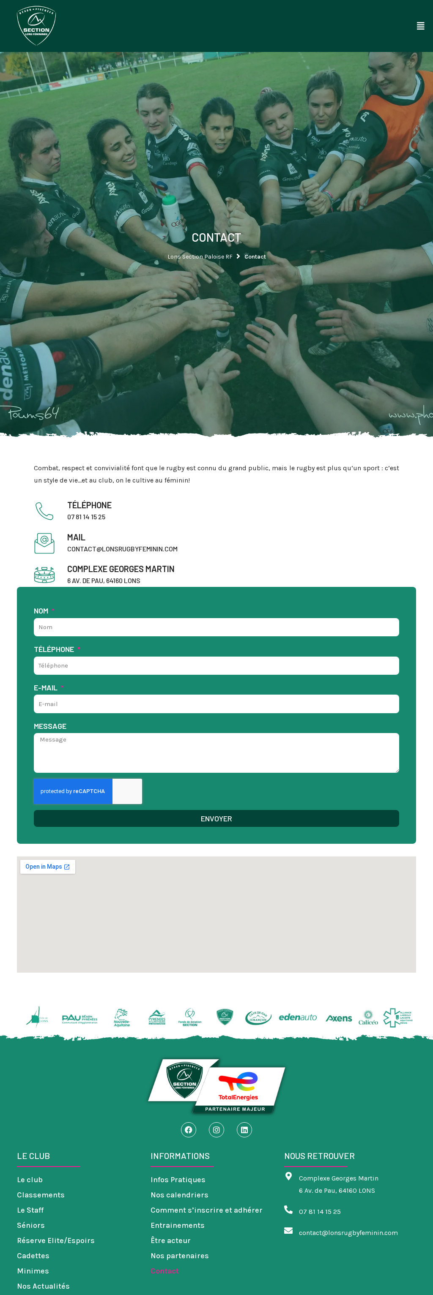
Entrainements (178, 1225)
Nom (42, 610)
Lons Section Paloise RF (200, 256)
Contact (165, 1271)
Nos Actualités (43, 1286)
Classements (41, 1195)
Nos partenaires (180, 1255)
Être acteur (171, 1240)
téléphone (55, 649)
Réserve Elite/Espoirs (56, 1240)
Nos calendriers (179, 1195)
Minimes (33, 1271)
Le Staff (30, 1210)
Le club (30, 1179)
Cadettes (33, 1255)
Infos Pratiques (178, 1179)
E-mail (46, 687)
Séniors (31, 1225)
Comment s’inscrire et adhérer (207, 1210)
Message (50, 726)
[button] (421, 26)
